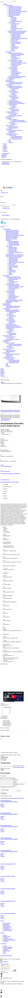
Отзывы (5, 945)
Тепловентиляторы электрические (17, 103)
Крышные (13, 56)
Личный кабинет (6, 153)
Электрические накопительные (16, 82)
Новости (5, 147)
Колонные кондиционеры (15, 12)
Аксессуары (14, 59)
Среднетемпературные (16, 137)
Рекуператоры (14, 75)
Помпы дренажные (15, 43)
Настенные (14, 17)
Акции (4, 145)
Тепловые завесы (13, 96)
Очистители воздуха (13, 126)
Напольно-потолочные (16, 21)
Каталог (5, 4)
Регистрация (3, 760)
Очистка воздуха (10, 125)
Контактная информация (6, 955)
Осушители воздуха (10, 111)
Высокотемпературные (16, 136)
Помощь (5, 148)
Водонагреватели (10, 81)
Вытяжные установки (16, 64)
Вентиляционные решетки (15, 77)
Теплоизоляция (14, 47)
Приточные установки (16, 61)
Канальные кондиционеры (15, 10)
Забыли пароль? (20, 767)
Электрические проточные (15, 83)
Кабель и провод (15, 39)
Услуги (5, 143)
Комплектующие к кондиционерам (17, 32)
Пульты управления (16, 42)
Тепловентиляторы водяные (15, 102)
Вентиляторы (9, 80)
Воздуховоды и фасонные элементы (17, 76)
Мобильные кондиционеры (15, 7)
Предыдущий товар (5, 418)
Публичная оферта (7, 948)
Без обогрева (14, 98)
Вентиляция (9, 51)
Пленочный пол (15, 109)
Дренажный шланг (15, 34)
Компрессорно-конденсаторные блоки (17, 31)
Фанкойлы (11, 16)
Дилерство (5, 941)
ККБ (10, 140)
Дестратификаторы (15, 58)
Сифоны (13, 45)
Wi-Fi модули (14, 40)
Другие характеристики (6, 466)
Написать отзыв (4, 757)
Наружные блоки (15, 23)
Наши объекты (6, 950)
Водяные (13, 99)
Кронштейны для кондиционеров (19, 38)
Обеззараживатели (13, 127)
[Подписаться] (14, 970)
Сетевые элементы (13, 67)
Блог (4, 952)
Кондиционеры (9, 5)
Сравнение (4, 154)
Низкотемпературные (16, 138)
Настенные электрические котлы (19, 121)
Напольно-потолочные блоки (15, 252)
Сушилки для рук (10, 116)
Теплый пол (11, 108)
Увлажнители (9, 129)
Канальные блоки (13, 251)
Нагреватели (14, 69)
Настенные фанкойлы (14, 241)
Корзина (4, 157)
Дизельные (14, 94)
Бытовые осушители (13, 113)
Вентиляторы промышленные (16, 53)
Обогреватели (9, 84)
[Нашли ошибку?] (14, 996)
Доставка (5, 937)
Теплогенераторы (13, 104)
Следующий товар (5, 420)
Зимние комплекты (15, 37)
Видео (4, 953)
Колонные (13, 29)
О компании (3, 943)
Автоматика (11, 122)
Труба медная (14, 48)
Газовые (13, 89)
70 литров (13, 114)
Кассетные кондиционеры (15, 9)
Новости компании (7, 947)
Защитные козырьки (16, 35)
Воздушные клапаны (16, 72)
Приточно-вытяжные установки (18, 62)
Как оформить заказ (7, 938)
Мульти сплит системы (14, 15)
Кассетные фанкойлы (14, 242)
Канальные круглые (16, 55)
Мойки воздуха (12, 131)
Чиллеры (11, 142)
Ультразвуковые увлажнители (15, 130)
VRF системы (12, 22)
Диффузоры (11, 78)
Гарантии (5, 949)
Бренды (5, 146)
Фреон (12, 49)
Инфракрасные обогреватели (15, 87)
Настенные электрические (15, 345)
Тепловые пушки (13, 91)
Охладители (14, 70)
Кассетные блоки (13, 249)
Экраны (13, 50)
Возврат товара (6, 936)
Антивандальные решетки (17, 33)
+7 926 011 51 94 (5, 164)
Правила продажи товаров (9, 940)
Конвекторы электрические (15, 86)
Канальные (14, 20)
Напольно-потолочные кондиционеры (18, 11)
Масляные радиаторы (14, 100)
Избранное (4, 155)
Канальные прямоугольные (17, 54)
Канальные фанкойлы (14, 243)
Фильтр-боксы (14, 71)
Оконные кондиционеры (14, 13)
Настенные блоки (13, 248)
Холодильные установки (11, 133)
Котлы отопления (13, 119)
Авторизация (4, 758)
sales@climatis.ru (5, 162)
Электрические (14, 88)
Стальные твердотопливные (18, 120)
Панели (13, 44)
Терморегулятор (15, 110)
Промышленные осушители (15, 115)
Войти (2, 770)
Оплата (5, 935)
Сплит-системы (12, 135)
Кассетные (13, 18)
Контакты (5, 151)
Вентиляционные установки (15, 60)
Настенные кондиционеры (15, 6)
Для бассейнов (14, 65)
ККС (10, 141)
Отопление (8, 118)
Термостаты (14, 124)
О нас (4, 149)
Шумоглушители (15, 73)
